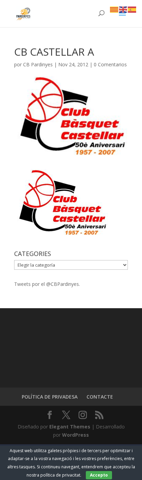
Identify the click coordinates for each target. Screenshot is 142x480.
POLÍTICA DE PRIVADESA (50, 396)
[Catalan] (114, 9)
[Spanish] (132, 9)
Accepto (99, 475)
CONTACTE (100, 396)
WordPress (75, 435)
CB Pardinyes (38, 64)
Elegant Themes (69, 426)
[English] (123, 9)
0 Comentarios (110, 64)
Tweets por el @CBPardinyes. (47, 284)
